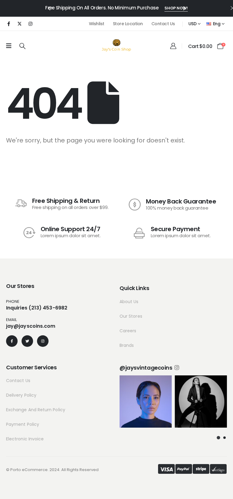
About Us (129, 302)
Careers (128, 331)
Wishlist (96, 24)
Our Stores (131, 316)
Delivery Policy (21, 395)
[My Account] (173, 46)
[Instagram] (30, 23)
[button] (49, 7)
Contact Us (163, 24)
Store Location (128, 24)
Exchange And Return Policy (35, 410)
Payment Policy (22, 424)
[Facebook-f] (12, 341)
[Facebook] (8, 23)
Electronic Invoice (25, 439)
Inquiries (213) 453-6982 (36, 307)
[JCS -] (116, 45)
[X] (19, 23)
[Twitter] (27, 341)
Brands (127, 345)
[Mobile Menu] (9, 45)
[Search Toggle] (22, 46)
